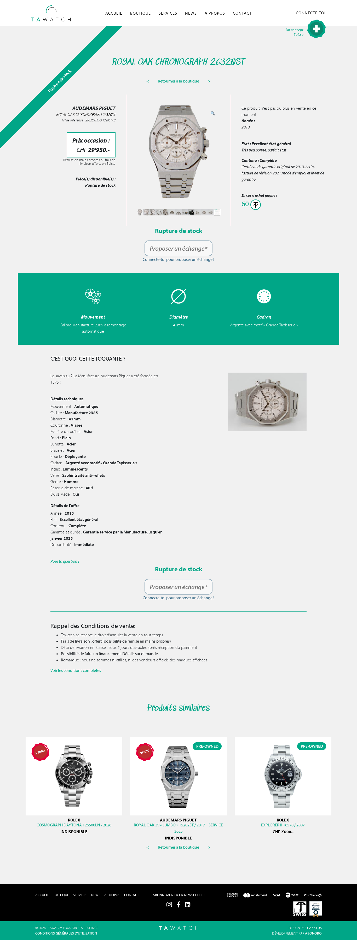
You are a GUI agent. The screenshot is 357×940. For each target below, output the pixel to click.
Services (168, 13)
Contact (242, 13)
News (191, 13)
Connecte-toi (311, 12)
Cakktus (314, 927)
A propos (215, 13)
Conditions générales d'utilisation (66, 933)
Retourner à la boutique (179, 81)
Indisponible (74, 831)
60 (245, 203)
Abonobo (313, 933)
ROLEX (74, 819)
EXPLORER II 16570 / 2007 (283, 824)
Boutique (140, 13)
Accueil (113, 13)
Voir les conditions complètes (75, 670)
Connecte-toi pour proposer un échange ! (178, 259)
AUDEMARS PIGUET (178, 819)
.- (283, 831)
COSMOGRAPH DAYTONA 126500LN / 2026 (74, 824)
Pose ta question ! (64, 561)
